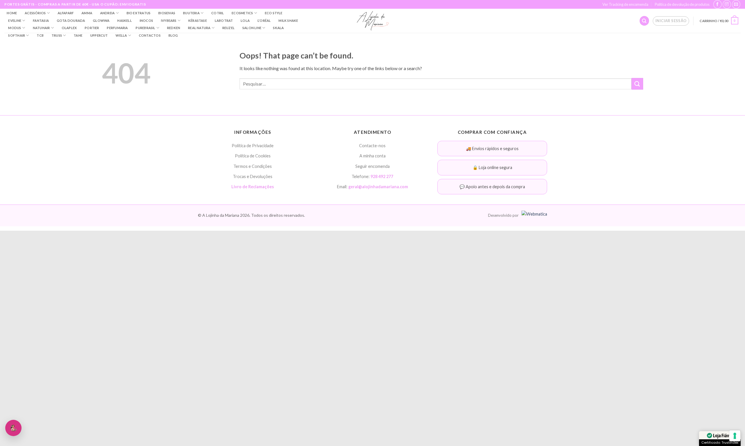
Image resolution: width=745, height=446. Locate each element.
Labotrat (224, 20)
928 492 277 (381, 176)
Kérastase (197, 20)
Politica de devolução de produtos (682, 4)
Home (12, 13)
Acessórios (35, 13)
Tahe (78, 35)
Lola (245, 20)
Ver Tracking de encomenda (625, 4)
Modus (14, 28)
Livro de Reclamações (252, 186)
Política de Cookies (253, 155)
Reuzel (228, 28)
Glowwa (101, 20)
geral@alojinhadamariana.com (378, 186)
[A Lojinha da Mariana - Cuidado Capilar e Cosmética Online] (372, 21)
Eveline (14, 20)
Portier (92, 28)
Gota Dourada (71, 20)
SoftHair (16, 35)
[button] (671, 21)
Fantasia (41, 20)
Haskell (124, 20)
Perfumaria (117, 28)
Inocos (146, 20)
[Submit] (637, 83)
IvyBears (169, 20)
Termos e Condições (252, 166)
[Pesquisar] (644, 21)
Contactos (150, 35)
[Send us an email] (736, 4)
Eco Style (274, 13)
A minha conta (372, 155)
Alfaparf (66, 13)
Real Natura (199, 28)
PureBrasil (145, 28)
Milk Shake (288, 20)
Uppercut (99, 35)
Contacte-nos (372, 145)
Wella (121, 35)
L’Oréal (264, 20)
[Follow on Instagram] (727, 4)
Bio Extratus (139, 13)
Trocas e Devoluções (252, 176)
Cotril (217, 13)
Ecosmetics (242, 13)
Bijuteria (191, 13)
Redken (173, 28)
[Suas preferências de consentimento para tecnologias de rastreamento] (734, 435)
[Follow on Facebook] (717, 4)
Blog (173, 35)
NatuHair (41, 28)
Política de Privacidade (253, 145)
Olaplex (69, 28)
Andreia (107, 13)
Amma (86, 13)
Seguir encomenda (372, 166)
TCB (40, 35)
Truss (57, 35)
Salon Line (251, 28)
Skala (278, 28)
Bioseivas (166, 13)
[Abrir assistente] (13, 428)
